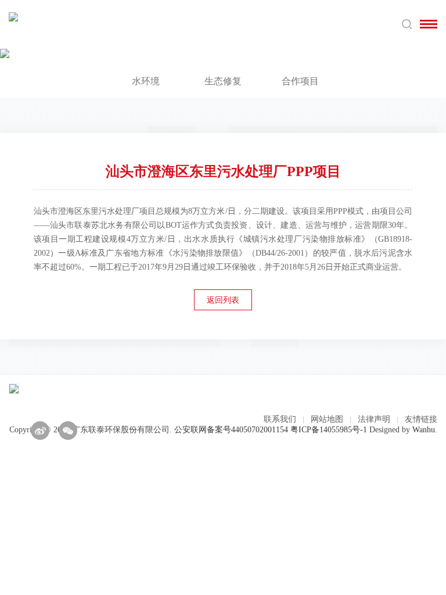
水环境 (146, 81)
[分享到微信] (68, 430)
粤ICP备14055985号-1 (328, 429)
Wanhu (423, 429)
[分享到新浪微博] (40, 430)
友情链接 (421, 419)
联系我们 (280, 419)
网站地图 (327, 419)
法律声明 (374, 419)
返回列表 (223, 300)
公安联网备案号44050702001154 (231, 429)
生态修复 (223, 81)
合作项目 (300, 81)
